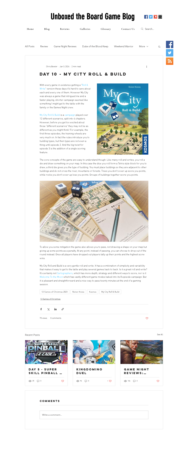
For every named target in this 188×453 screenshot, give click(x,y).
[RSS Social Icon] (169, 61)
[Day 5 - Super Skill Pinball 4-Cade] (46, 352)
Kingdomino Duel (89, 371)
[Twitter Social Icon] (151, 17)
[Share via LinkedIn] (55, 309)
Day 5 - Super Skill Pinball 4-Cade (46, 371)
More (142, 46)
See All (160, 334)
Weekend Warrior (123, 46)
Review (44, 46)
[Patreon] (155, 17)
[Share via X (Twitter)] (48, 309)
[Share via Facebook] (41, 309)
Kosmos (92, 291)
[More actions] (146, 66)
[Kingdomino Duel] (94, 352)
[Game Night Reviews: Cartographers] (141, 352)
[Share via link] (62, 309)
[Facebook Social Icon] (146, 17)
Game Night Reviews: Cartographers (141, 371)
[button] (159, 46)
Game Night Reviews (65, 46)
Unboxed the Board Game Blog (93, 16)
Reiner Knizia (78, 291)
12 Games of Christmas (50, 299)
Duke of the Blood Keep (95, 46)
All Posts (29, 46)
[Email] (160, 17)
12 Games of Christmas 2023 (54, 291)
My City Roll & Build (110, 291)
